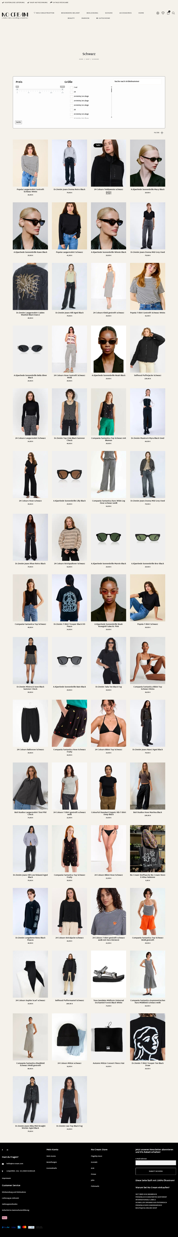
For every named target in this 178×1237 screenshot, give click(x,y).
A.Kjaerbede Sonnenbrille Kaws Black (30, 252)
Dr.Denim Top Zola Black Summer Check (69, 439)
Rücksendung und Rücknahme (14, 1192)
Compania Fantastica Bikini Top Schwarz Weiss (147, 688)
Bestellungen (52, 1162)
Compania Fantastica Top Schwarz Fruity (69, 876)
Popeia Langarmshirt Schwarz (69, 252)
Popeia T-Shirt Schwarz (147, 624)
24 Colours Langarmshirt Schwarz (30, 438)
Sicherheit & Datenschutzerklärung (15, 1210)
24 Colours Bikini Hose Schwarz (108, 875)
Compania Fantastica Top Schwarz (30, 624)
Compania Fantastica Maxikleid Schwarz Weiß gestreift (30, 1064)
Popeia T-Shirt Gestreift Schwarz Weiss (147, 313)
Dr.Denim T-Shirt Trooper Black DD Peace (69, 625)
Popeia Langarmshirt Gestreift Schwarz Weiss (30, 190)
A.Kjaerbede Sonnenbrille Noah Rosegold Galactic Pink (108, 625)
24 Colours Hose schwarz (30, 501)
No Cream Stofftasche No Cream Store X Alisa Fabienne (147, 876)
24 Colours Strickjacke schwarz (70, 938)
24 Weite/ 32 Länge (81, 105)
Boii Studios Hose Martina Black (147, 812)
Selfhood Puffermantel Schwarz (69, 1000)
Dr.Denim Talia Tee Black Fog (109, 687)
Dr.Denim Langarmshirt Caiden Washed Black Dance (30, 314)
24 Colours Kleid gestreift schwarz (108, 313)
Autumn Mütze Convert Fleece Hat (108, 1063)
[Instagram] (7, 1150)
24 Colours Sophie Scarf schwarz (30, 1000)
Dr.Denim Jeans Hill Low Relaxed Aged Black (30, 876)
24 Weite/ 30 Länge (81, 100)
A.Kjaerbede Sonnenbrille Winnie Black (108, 252)
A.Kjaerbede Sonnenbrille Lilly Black (69, 501)
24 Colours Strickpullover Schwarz (69, 563)
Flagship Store (96, 1156)
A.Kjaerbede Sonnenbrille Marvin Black (108, 563)
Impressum (6, 1178)
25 (75, 109)
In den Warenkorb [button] (147, 192)
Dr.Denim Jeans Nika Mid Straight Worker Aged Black (30, 1127)
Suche (18, 122)
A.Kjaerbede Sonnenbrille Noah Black (108, 375)
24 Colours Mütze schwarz (69, 1063)
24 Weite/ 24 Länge (81, 96)
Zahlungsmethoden (9, 1204)
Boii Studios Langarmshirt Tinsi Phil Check (30, 813)
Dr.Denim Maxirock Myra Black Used (147, 438)
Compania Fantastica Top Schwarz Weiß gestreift (147, 939)
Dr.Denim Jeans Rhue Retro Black (30, 563)
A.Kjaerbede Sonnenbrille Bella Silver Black (30, 376)
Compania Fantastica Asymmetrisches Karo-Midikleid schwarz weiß (147, 1001)
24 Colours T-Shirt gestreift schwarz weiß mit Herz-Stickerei (109, 939)
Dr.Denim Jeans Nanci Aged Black (148, 749)
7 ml (75, 87)
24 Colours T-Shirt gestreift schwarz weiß (69, 813)
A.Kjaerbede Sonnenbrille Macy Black (147, 189)
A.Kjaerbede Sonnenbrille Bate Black (69, 687)
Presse (93, 1174)
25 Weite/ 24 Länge (81, 114)
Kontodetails (52, 1168)
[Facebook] (2, 1150)
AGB (92, 1168)
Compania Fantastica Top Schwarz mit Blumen (108, 439)
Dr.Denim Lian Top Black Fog (69, 1126)
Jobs (92, 1180)
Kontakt (94, 1162)
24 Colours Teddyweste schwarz (108, 189)
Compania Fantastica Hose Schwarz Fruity (69, 751)
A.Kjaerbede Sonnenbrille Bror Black (147, 563)
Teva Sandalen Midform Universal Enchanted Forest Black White (108, 1001)
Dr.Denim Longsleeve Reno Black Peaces (30, 939)
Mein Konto (51, 1156)
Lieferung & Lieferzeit (10, 1198)
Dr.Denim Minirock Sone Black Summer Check (30, 688)
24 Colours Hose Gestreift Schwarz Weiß (69, 376)
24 (75, 92)
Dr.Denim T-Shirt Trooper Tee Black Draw (148, 1064)
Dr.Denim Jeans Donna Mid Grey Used (148, 252)
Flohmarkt (95, 1186)
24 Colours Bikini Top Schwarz (108, 749)
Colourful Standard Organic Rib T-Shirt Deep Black (108, 813)
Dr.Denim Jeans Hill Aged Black (70, 313)
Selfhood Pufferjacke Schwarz (147, 375)
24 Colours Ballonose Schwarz (30, 749)
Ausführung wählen (30, 195)
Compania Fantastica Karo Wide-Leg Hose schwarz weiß (108, 502)
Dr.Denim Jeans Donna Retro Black (69, 189)
